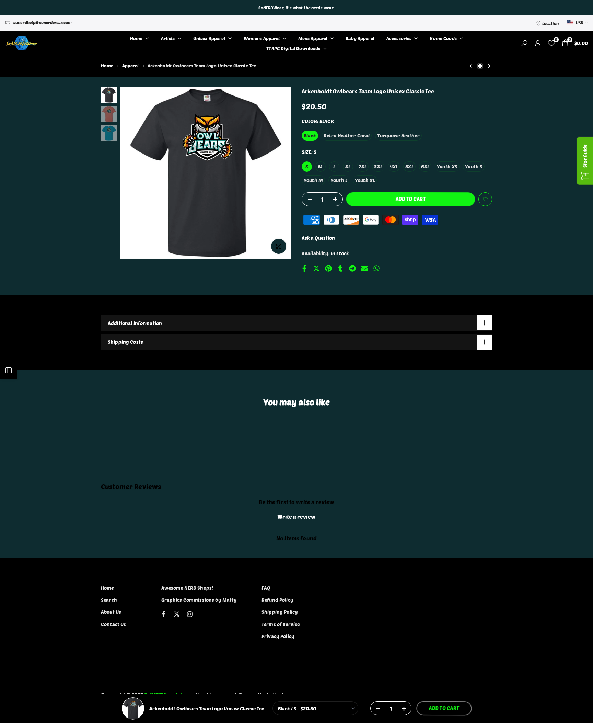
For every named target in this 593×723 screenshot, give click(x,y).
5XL (409, 166)
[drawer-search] (524, 43)
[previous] (134, 173)
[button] (485, 199)
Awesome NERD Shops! (187, 588)
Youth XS (447, 166)
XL (347, 166)
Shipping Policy (279, 612)
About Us (111, 612)
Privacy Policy (277, 636)
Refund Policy (277, 600)
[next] (277, 173)
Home (107, 65)
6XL (425, 166)
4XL (394, 166)
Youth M (313, 180)
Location (550, 23)
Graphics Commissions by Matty (199, 600)
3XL (378, 166)
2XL (363, 166)
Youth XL (365, 180)
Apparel (130, 65)
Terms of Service (280, 624)
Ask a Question (318, 238)
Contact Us (113, 624)
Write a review (296, 516)
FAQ (265, 588)
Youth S (473, 166)
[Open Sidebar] (8, 370)
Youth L (338, 180)
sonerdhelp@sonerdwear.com (42, 22)
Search (109, 600)
